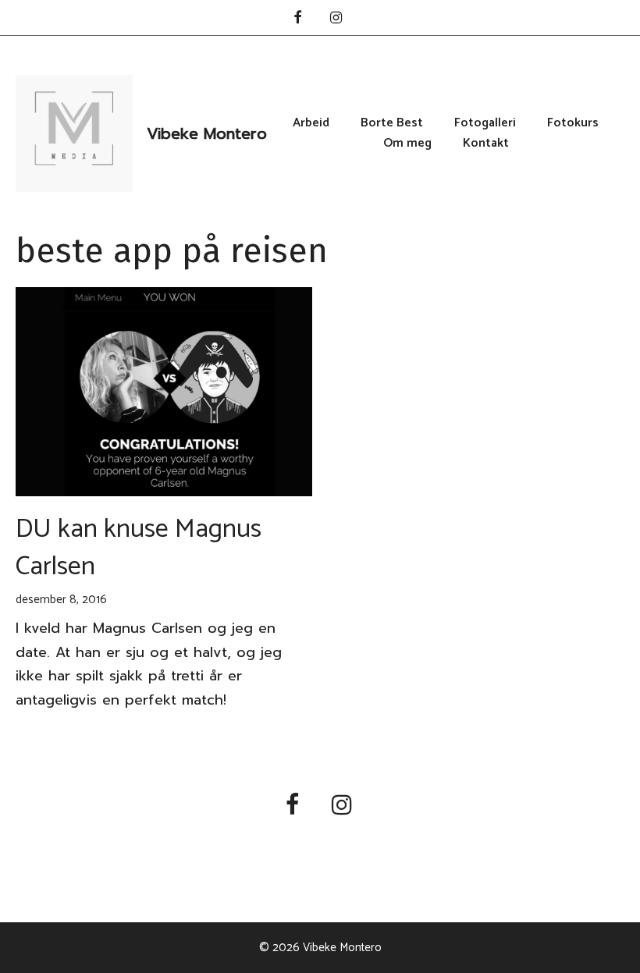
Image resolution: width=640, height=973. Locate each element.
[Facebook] (297, 19)
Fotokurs (573, 123)
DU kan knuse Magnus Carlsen (138, 548)
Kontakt (486, 143)
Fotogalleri (485, 123)
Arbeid (311, 123)
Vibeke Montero (207, 133)
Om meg (407, 143)
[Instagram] (336, 19)
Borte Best (392, 123)
